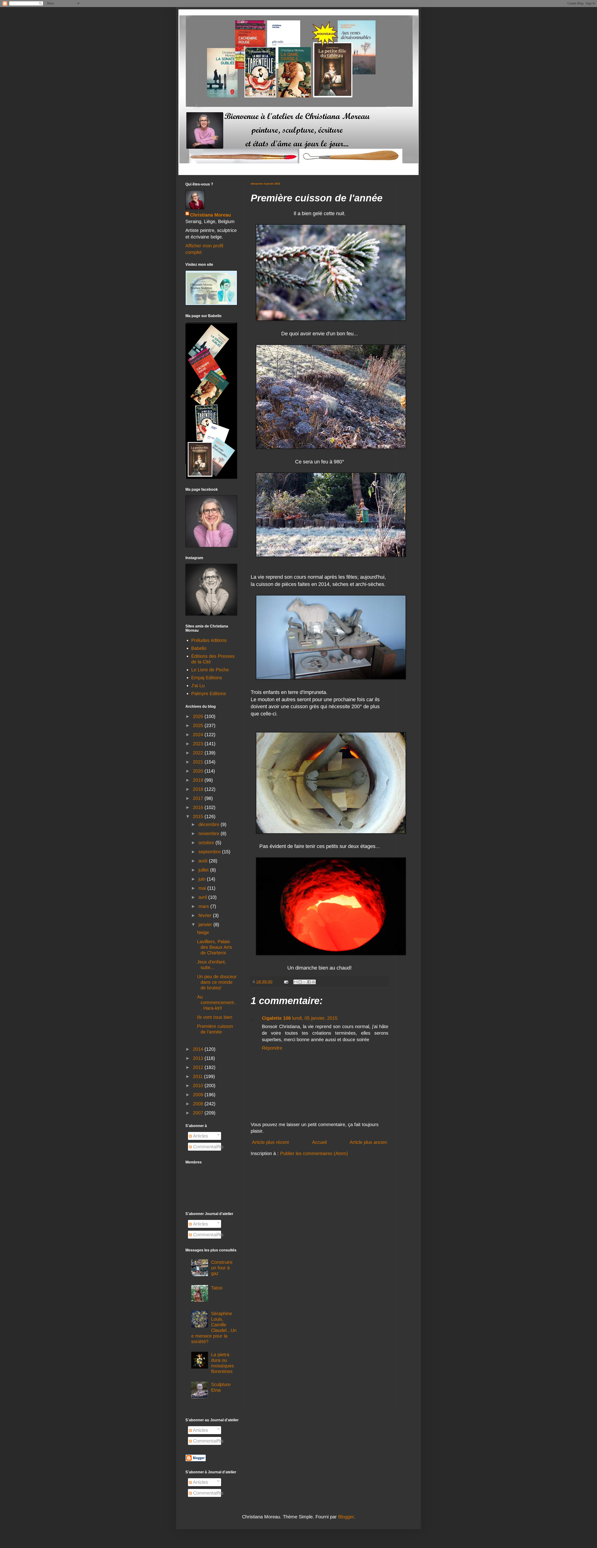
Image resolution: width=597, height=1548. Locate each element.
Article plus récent (270, 1142)
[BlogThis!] (300, 982)
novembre (209, 833)
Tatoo (216, 1287)
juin (202, 879)
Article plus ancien (368, 1142)
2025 (199, 725)
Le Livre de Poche (210, 669)
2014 (199, 1049)
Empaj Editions (206, 677)
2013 (199, 1058)
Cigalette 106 (276, 1018)
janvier (205, 924)
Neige (203, 932)
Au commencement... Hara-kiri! (217, 1002)
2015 (199, 816)
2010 (199, 1085)
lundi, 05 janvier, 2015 (314, 1018)
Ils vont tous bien (214, 1017)
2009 (199, 1094)
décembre (209, 824)
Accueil (319, 1142)
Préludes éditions (209, 640)
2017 (199, 798)
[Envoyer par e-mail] (295, 982)
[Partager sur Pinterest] (313, 982)
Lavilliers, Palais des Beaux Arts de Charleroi (214, 947)
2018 (199, 789)
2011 (198, 1076)
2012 (199, 1067)
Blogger (346, 1516)
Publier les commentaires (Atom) (314, 1153)
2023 (199, 743)
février (205, 915)
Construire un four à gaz (222, 1268)
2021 (199, 761)
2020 (199, 771)
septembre (210, 851)
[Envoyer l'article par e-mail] (285, 981)
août (203, 860)
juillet (204, 869)
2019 (199, 780)
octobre (206, 842)
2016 (199, 807)
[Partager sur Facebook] (309, 982)
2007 (199, 1112)
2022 (199, 752)
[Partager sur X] (304, 982)
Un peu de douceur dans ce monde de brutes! (217, 982)
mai (202, 888)
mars (204, 906)
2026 (199, 716)
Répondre (272, 1048)
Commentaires (207, 1146)
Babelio (198, 648)
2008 (199, 1103)
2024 (199, 734)
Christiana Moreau (210, 214)
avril (203, 897)
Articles (200, 1135)
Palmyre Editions (208, 693)
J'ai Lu (198, 685)
